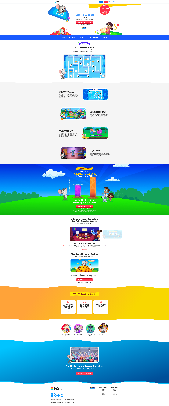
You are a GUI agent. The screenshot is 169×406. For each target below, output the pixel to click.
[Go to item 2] (83, 249)
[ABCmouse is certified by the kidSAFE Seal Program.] (92, 388)
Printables (115, 394)
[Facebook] (55, 395)
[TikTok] (52, 395)
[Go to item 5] (86, 249)
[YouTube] (62, 395)
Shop (103, 393)
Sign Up (106, 1)
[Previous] (63, 245)
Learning (114, 390)
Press (103, 390)
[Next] (106, 245)
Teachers (114, 389)
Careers (103, 394)
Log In (101, 1)
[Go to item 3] (84, 249)
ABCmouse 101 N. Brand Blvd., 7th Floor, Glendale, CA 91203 (62, 402)
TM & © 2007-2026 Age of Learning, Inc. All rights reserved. (62, 399)
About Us (103, 389)
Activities (114, 393)
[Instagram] (58, 395)
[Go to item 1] (82, 249)
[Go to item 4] (85, 249)
